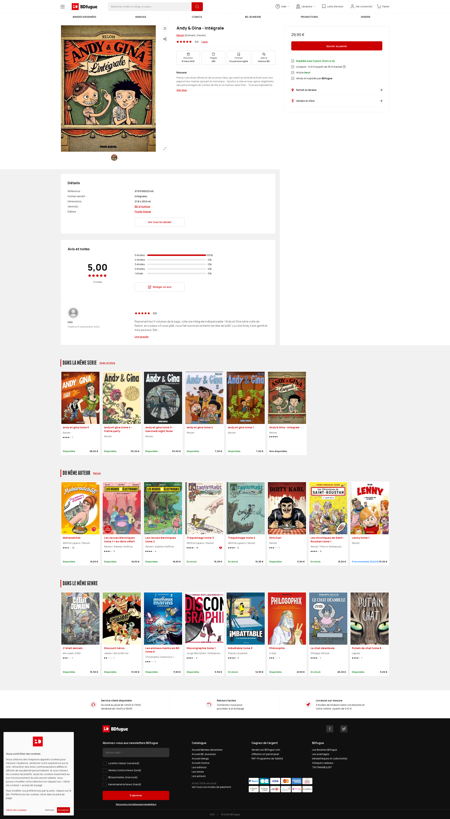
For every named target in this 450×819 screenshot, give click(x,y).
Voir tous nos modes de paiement (211, 787)
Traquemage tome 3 (200, 538)
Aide (284, 6)
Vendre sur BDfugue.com (266, 749)
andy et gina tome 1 (241, 427)
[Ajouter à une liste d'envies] (165, 28)
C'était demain (73, 648)
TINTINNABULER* (322, 767)
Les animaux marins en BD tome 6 (162, 650)
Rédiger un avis (162, 287)
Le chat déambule (323, 648)
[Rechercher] (197, 6)
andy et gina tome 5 (76, 427)
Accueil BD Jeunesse (204, 754)
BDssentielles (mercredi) (123, 777)
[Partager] (165, 39)
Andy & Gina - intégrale (284, 427)
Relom (180, 35)
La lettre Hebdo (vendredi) (123, 763)
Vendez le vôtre (305, 100)
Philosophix (277, 648)
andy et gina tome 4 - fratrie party (118, 429)
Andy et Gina (107, 363)
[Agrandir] (165, 148)
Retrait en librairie (306, 90)
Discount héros (114, 648)
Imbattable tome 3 (240, 648)
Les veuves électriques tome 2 (160, 539)
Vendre (365, 16)
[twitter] (343, 728)
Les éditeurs (199, 767)
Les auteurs (199, 776)
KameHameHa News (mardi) (124, 784)
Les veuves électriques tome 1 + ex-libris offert (119, 539)
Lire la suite (142, 336)
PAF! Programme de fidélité (267, 758)
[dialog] (39, 773)
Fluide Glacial (143, 211)
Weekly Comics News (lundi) (124, 770)
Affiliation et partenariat (265, 754)
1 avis (204, 41)
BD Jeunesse (253, 16)
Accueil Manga (200, 758)
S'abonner (136, 795)
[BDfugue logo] (84, 6)
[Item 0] (114, 157)
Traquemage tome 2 (241, 538)
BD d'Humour (142, 206)
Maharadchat (72, 538)
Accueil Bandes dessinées (207, 749)
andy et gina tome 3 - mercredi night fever (159, 429)
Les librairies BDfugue (324, 749)
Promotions (309, 16)
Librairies (307, 6)
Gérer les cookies (16, 810)
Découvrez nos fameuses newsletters (136, 804)
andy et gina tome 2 (200, 427)
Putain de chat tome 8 (366, 648)
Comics (197, 16)
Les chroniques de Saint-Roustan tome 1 (327, 539)
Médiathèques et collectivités (329, 758)
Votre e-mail (112, 752)
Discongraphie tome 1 (201, 648)
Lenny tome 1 (360, 538)
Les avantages (320, 754)
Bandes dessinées (84, 16)
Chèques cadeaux (322, 763)
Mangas (140, 16)
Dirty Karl (275, 538)
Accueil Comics (201, 763)
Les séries (198, 771)
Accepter (63, 810)
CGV (212, 814)
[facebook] (329, 728)
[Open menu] (62, 7)
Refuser (49, 810)
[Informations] (344, 66)
